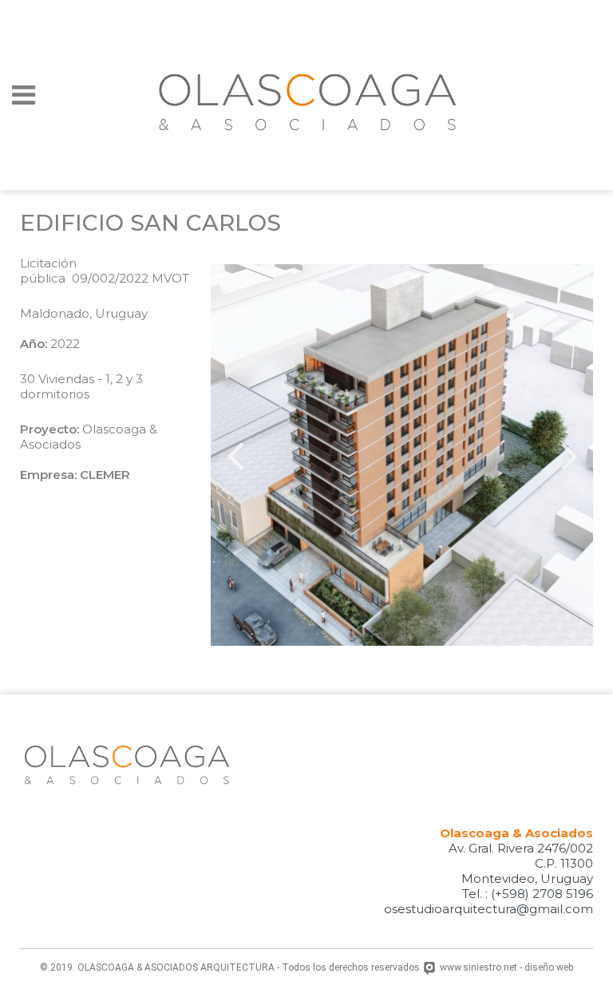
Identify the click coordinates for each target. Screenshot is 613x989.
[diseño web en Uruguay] (431, 969)
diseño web (548, 967)
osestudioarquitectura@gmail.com (488, 908)
